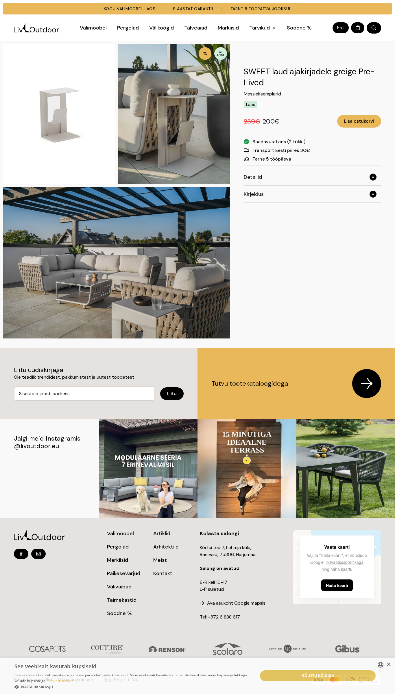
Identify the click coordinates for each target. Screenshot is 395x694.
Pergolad (118, 546)
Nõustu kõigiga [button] (317, 675)
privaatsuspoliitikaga (344, 562)
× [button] (388, 664)
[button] (132, 687)
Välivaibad (119, 586)
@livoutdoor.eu (36, 446)
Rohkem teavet (60, 680)
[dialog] (197, 676)
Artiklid (161, 533)
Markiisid (117, 560)
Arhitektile (166, 546)
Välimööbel (120, 533)
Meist (160, 560)
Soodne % (119, 613)
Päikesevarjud (123, 573)
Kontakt (162, 573)
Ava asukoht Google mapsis (236, 603)
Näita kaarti (337, 585)
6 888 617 (230, 617)
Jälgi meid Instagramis (47, 438)
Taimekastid (121, 600)
